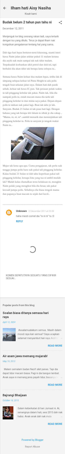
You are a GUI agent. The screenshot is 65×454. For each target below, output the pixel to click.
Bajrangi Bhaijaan (15, 395)
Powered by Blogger (33, 439)
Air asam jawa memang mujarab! (25, 356)
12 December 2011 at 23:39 (41, 211)
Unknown (21, 211)
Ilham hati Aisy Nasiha (31, 8)
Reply (19, 221)
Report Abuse (32, 446)
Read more (55, 345)
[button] (60, 22)
